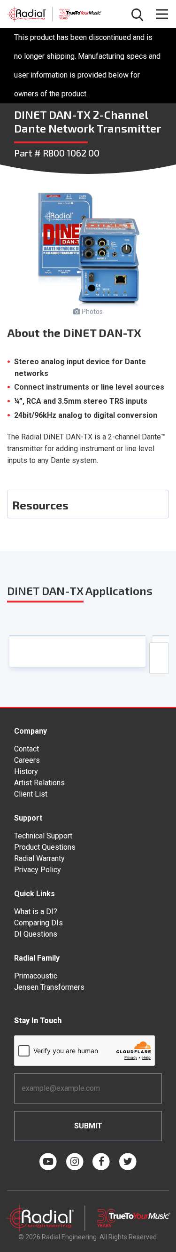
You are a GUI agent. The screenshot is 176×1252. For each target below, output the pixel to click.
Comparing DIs (38, 922)
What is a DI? (35, 911)
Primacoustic (35, 975)
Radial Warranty (39, 858)
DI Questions (35, 934)
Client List (30, 794)
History (26, 771)
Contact (26, 748)
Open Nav (162, 14)
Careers (27, 760)
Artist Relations (39, 782)
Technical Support (43, 835)
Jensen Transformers (49, 987)
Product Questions (45, 847)
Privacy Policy (37, 869)
